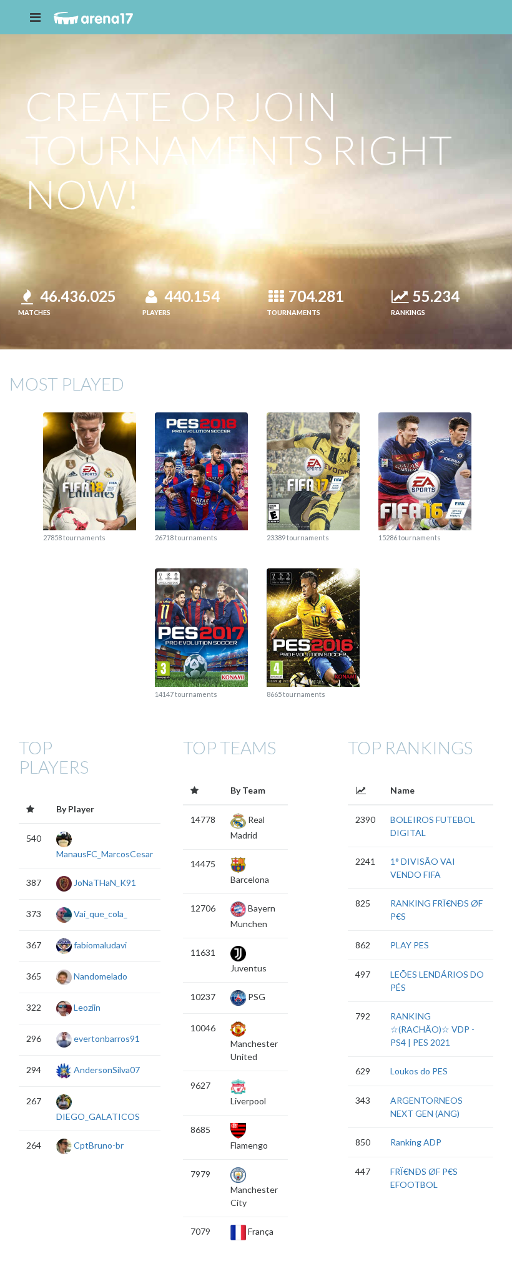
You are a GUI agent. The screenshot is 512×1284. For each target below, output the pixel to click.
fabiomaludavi (99, 945)
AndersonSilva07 (106, 1069)
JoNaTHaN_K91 (104, 882)
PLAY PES (409, 945)
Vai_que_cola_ (99, 913)
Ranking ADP (415, 1142)
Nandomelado (99, 976)
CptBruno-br (98, 1145)
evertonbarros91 (106, 1038)
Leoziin (86, 1007)
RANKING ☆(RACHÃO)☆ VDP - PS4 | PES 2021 (432, 1029)
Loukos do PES (419, 1071)
